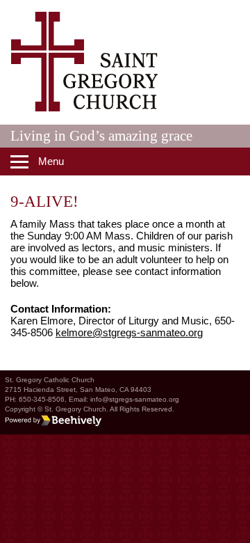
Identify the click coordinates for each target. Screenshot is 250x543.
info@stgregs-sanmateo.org (134, 399)
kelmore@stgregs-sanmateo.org (129, 332)
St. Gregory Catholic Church (49, 380)
